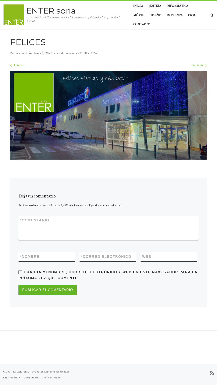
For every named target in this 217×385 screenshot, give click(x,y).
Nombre (30, 256)
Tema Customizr (51, 377)
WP (20, 377)
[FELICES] (108, 115)
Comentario (34, 220)
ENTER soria (21, 371)
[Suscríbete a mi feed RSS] (212, 373)
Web (147, 256)
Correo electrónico (106, 256)
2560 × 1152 (88, 53)
